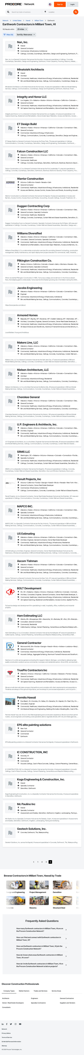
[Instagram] (15, 1024)
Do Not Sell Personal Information (11, 1041)
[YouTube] (20, 1024)
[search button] (75, 11)
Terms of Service (7, 1037)
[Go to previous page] (33, 862)
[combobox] (60, 12)
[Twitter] (11, 1024)
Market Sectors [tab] (24, 991)
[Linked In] (3, 1024)
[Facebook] (6, 1024)
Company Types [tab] (9, 991)
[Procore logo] (13, 4)
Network (29, 4)
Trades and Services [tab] (40, 991)
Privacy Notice (6, 1033)
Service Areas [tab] (56, 991)
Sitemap (4, 1046)
